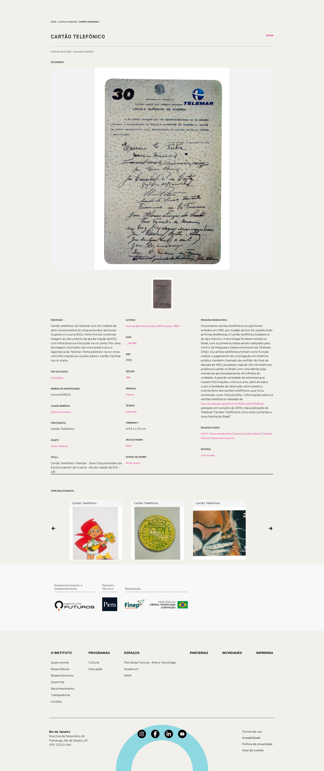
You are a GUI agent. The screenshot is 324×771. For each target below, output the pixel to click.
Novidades (232, 653)
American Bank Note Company (226, 433)
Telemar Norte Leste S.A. (223, 438)
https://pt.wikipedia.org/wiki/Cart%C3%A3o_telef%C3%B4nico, (232, 403)
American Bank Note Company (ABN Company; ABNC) (153, 326)
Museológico (57, 377)
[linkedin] (169, 734)
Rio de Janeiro (133, 463)
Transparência (60, 695)
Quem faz (57, 682)
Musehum (131, 669)
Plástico (130, 394)
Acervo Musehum (68, 22)
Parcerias (199, 653)
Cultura (94, 662)
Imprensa (264, 653)
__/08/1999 (131, 343)
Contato (56, 701)
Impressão (131, 411)
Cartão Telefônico (59, 446)
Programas (99, 653)
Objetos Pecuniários (61, 412)
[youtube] (182, 734)
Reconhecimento (62, 688)
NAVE (128, 675)
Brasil (129, 445)
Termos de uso (252, 731)
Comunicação (207, 455)
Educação (95, 669)
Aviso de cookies (253, 750)
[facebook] (155, 734)
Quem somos (60, 662)
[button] (53, 528)
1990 (128, 377)
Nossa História (60, 669)
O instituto (61, 653)
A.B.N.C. (205, 433)
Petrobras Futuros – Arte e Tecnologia (150, 662)
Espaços (132, 653)
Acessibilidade (251, 737)
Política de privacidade (257, 744)
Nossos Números (62, 675)
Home (53, 22)
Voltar (269, 35)
